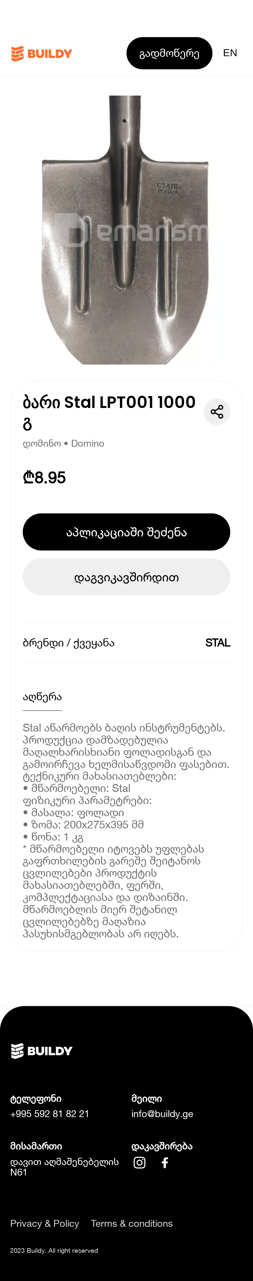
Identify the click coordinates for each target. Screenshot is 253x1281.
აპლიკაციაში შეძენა (126, 532)
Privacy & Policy (44, 1223)
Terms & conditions (132, 1223)
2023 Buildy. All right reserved (54, 1250)
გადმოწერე (169, 52)
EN (230, 52)
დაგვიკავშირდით (126, 577)
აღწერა (42, 696)
